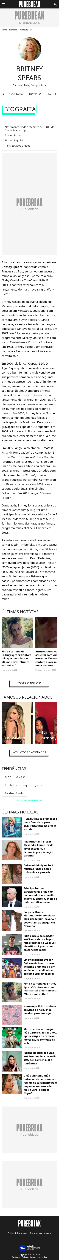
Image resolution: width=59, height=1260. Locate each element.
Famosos (13, 29)
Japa (39, 785)
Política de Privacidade (18, 1233)
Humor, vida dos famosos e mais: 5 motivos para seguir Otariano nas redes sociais (40, 824)
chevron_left (3, 94)
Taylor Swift (14, 793)
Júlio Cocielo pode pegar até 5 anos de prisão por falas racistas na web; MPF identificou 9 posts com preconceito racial (40, 943)
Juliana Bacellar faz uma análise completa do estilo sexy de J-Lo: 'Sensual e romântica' (40, 1058)
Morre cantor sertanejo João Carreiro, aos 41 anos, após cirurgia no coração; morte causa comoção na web (40, 1036)
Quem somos (36, 1233)
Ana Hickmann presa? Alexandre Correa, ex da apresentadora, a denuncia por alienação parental (38, 848)
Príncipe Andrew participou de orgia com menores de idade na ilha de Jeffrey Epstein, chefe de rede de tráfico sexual (40, 895)
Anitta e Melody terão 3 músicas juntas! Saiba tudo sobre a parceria (38, 869)
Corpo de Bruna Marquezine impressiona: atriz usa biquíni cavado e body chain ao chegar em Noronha (40, 919)
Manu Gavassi (16, 777)
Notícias (35, 94)
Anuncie (47, 1233)
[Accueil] (29, 4)
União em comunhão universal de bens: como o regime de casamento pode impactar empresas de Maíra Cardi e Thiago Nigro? (40, 1084)
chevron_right (55, 94)
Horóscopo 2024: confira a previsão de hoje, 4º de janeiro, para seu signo (40, 1010)
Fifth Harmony (16, 785)
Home (4, 29)
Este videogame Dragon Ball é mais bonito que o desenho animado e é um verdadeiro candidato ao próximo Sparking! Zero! (39, 967)
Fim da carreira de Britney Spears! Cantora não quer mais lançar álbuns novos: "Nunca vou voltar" (16, 658)
